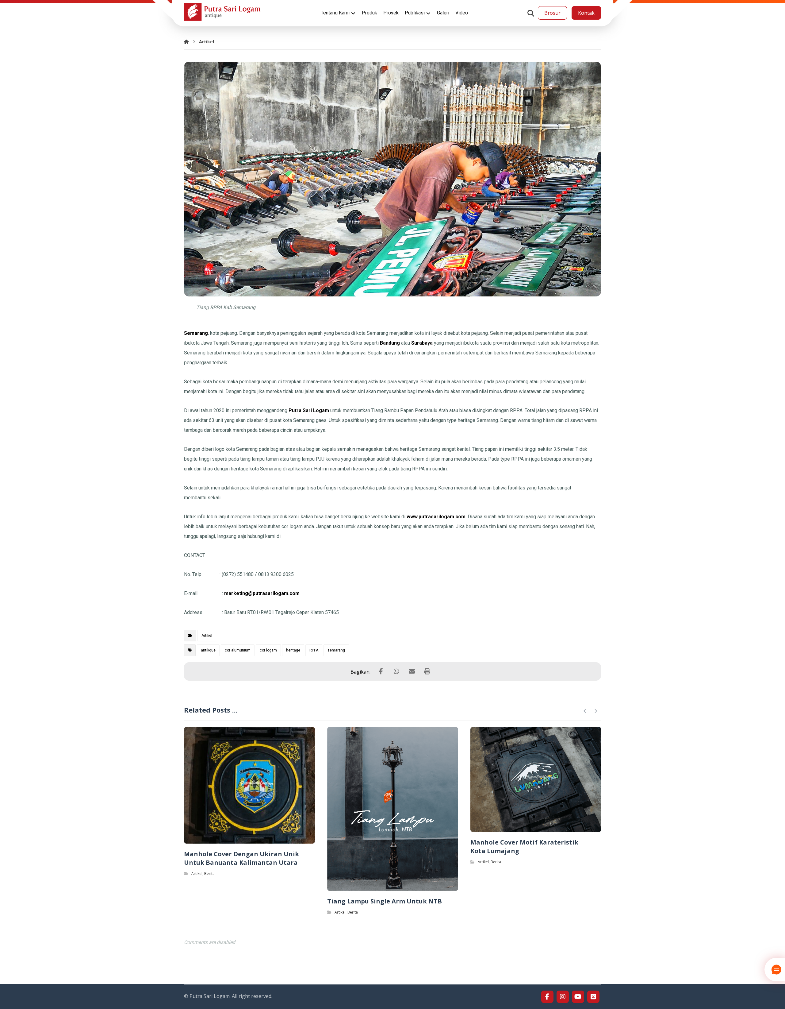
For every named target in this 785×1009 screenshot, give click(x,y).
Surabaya (422, 343)
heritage (293, 650)
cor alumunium (238, 650)
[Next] (595, 711)
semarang (336, 650)
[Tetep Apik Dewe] (222, 12)
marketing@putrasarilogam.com (262, 593)
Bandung (390, 343)
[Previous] (584, 711)
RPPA (313, 650)
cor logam (268, 650)
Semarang (196, 333)
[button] (531, 13)
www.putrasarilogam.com (436, 517)
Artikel (206, 635)
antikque (208, 650)
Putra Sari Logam (309, 410)
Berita (209, 873)
